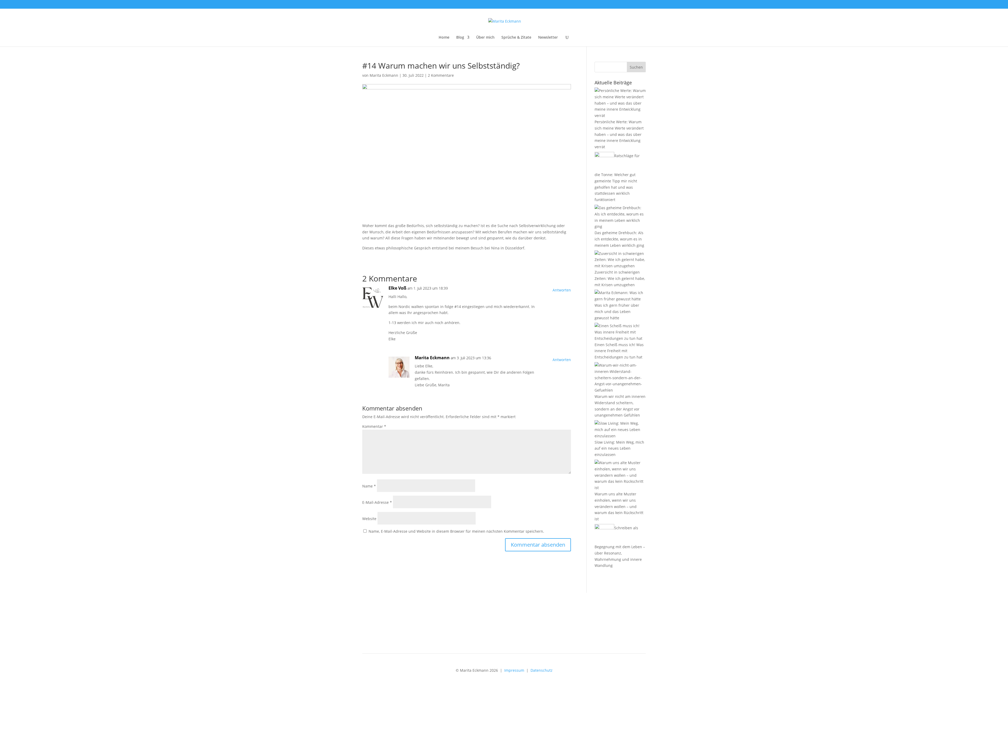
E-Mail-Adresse (377, 502)
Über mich (485, 37)
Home (444, 37)
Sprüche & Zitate (516, 37)
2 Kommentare (441, 75)
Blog (460, 37)
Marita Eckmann (384, 75)
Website (369, 518)
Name (369, 486)
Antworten (562, 290)
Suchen (636, 67)
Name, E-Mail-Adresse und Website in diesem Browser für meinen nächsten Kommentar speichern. (456, 531)
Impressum (514, 670)
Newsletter (548, 37)
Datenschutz (542, 670)
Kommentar (374, 426)
